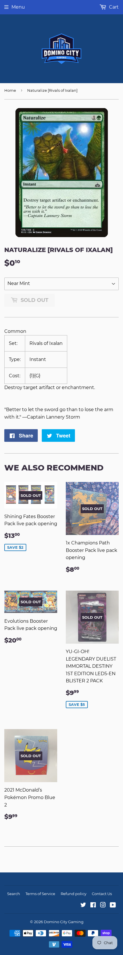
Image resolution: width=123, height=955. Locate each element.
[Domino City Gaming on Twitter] (83, 905)
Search (13, 893)
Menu (18, 7)
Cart (113, 7)
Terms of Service (40, 893)
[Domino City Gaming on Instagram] (103, 905)
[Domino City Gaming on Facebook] (93, 905)
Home (10, 90)
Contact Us (102, 893)
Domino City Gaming (64, 921)
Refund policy (73, 893)
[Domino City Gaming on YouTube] (113, 905)
